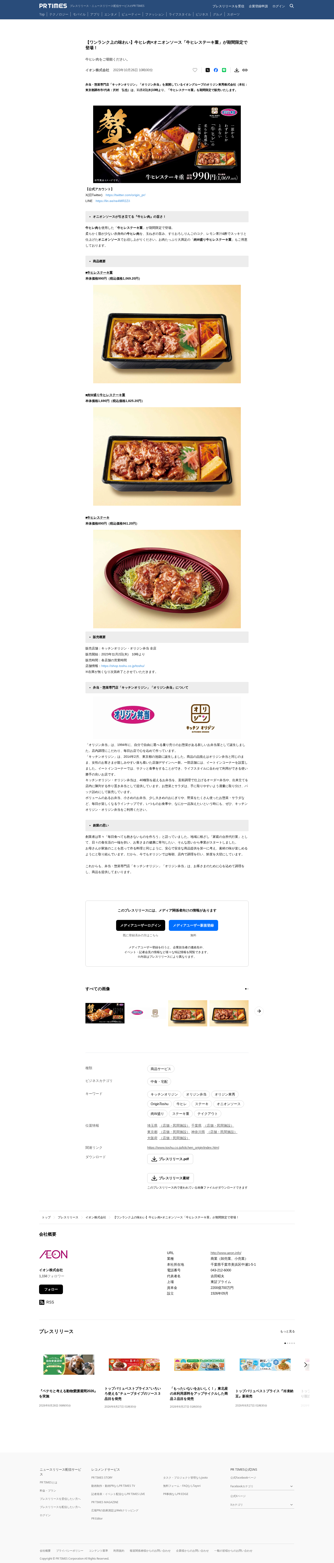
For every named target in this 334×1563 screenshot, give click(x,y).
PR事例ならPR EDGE (175, 1494)
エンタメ (110, 14)
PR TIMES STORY (101, 1478)
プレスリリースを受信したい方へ (60, 1499)
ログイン (278, 6)
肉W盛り (157, 1114)
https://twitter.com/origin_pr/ (125, 195)
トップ (46, 1217)
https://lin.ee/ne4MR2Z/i (113, 201)
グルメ (217, 14)
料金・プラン (48, 1490)
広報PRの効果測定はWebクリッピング (114, 1510)
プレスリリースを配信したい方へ (60, 1507)
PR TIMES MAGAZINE (104, 1502)
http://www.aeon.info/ (226, 1253)
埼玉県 (152, 1125)
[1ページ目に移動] (246, 989)
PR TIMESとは (48, 1482)
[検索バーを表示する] (292, 6)
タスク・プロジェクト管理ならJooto (185, 1478)
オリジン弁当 (196, 1094)
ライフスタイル (180, 14)
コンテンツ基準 (98, 1551)
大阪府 (152, 1138)
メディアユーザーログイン (140, 925)
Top (42, 14)
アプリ (95, 14)
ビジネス (202, 14)
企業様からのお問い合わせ (192, 1551)
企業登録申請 (258, 6)
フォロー (51, 1289)
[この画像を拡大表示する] (105, 1013)
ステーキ (202, 1104)
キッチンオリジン (164, 1094)
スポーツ (233, 14)
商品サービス (161, 1069)
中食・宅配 (159, 1081)
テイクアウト (207, 1114)
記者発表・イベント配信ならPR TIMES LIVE (118, 1494)
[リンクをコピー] (245, 70)
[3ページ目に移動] (289, 1343)
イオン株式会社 (95, 1217)
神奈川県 (198, 1132)
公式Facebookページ (243, 1478)
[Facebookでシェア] (215, 70)
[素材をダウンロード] (236, 70)
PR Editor (97, 1518)
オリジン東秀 (225, 1094)
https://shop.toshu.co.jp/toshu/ (123, 666)
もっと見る (287, 1331)
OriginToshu (159, 1104)
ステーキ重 (180, 1114)
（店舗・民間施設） (174, 1125)
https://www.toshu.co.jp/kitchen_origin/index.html (183, 1147)
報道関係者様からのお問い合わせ (150, 1551)
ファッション (154, 14)
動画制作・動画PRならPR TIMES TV (113, 1486)
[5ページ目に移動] (294, 1343)
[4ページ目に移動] (292, 1343)
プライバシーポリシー (69, 1551)
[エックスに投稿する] (207, 70)
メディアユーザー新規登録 (193, 925)
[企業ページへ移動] (53, 1256)
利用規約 (118, 1551)
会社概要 (45, 1551)
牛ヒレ (182, 1104)
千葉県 (196, 1125)
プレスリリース (68, 1217)
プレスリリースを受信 (228, 6)
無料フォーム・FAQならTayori (182, 1486)
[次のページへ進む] (259, 1011)
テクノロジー (58, 14)
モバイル (79, 14)
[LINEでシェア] (224, 70)
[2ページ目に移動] (248, 989)
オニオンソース (229, 1104)
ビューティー (131, 14)
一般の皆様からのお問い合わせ (233, 1551)
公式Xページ (238, 1496)
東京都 (152, 1132)
